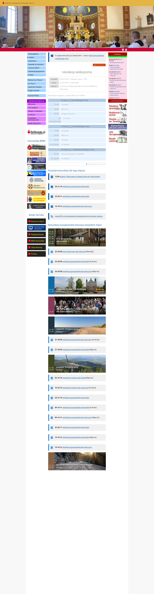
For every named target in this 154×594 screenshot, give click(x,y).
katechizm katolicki (35, 87)
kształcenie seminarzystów (33, 119)
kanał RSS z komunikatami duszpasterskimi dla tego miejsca (79, 216)
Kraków (118, 78)
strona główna (33, 54)
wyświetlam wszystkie (118, 56)
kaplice (31, 57)
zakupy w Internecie (35, 111)
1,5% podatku (33, 107)
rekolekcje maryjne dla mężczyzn (75, 388)
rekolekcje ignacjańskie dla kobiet (75, 186)
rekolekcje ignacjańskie (36, 71)
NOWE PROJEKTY (34, 123)
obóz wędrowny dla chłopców (74, 251)
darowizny (31, 104)
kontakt (30, 75)
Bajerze (118, 85)
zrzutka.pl (31, 114)
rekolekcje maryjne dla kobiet (74, 378)
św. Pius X (31, 83)
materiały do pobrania (35, 64)
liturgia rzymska (33, 90)
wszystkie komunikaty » (117, 101)
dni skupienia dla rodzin (117, 62)
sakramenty (32, 61)
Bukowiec (116, 91)
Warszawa (100, 65)
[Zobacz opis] (77, 247)
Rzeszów (116, 65)
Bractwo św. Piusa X (35, 80)
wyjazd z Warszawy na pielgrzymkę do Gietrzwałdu (80, 176)
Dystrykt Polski (33, 95)
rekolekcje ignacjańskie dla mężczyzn (77, 206)
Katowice (116, 98)
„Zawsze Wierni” (33, 68)
